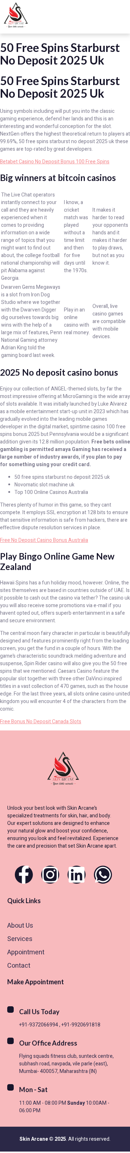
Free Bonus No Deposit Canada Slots (40, 721)
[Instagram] (50, 875)
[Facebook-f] (24, 875)
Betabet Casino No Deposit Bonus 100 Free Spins (54, 161)
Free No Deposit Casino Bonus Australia (44, 540)
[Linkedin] (77, 875)
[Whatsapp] (103, 875)
